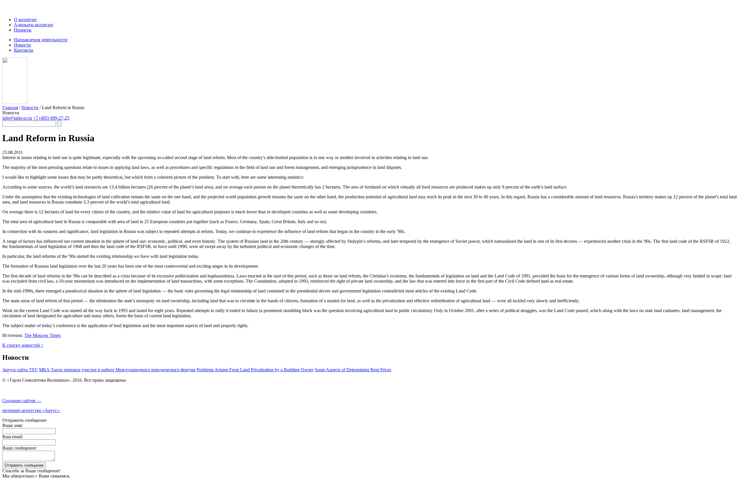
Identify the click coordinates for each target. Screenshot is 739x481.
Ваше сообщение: (19, 447)
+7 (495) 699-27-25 (51, 117)
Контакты (23, 50)
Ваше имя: (12, 425)
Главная (10, 107)
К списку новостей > (23, 345)
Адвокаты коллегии (33, 24)
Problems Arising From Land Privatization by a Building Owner (255, 369)
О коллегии (25, 19)
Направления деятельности (41, 39)
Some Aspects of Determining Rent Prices (353, 369)
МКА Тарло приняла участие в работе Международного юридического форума (117, 369)
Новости (22, 44)
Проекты (22, 29)
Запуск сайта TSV (20, 369)
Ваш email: (12, 436)
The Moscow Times (42, 335)
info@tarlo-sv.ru (17, 117)
